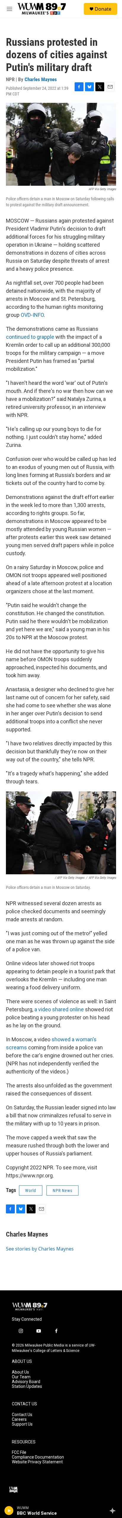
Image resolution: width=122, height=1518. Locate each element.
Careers (19, 1419)
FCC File (19, 1452)
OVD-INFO (32, 315)
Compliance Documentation (38, 1457)
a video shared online (59, 1009)
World (30, 1190)
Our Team (21, 1377)
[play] (9, 1511)
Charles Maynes (41, 79)
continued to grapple (30, 337)
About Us (20, 1372)
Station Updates (27, 1386)
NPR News (62, 1190)
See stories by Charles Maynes (40, 1248)
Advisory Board (26, 1382)
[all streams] (114, 1510)
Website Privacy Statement (37, 1462)
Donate (103, 9)
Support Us (22, 1424)
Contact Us (22, 1415)
